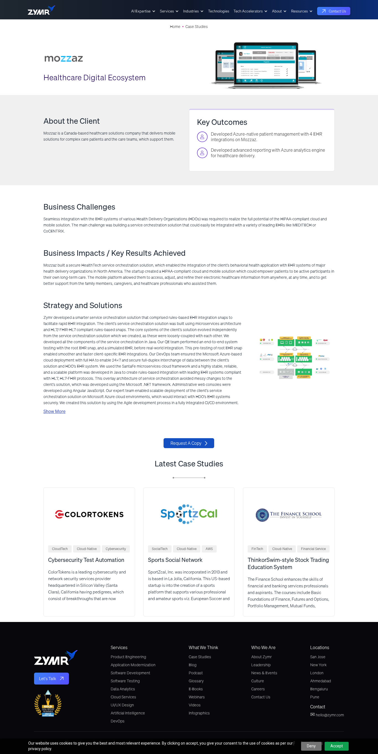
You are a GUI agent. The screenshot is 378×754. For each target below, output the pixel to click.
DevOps (118, 721)
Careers (258, 689)
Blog (192, 665)
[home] (41, 11)
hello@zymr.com (327, 714)
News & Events (264, 673)
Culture (257, 681)
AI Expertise (141, 11)
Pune (314, 697)
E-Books (196, 689)
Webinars (197, 697)
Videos (195, 705)
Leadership (261, 665)
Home (175, 27)
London (316, 673)
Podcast (196, 673)
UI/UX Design (122, 705)
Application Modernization (133, 665)
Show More (54, 411)
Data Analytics (123, 689)
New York (318, 665)
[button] (143, 11)
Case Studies (196, 27)
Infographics (199, 713)
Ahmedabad (320, 681)
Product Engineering (128, 657)
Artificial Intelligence (128, 713)
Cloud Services (123, 697)
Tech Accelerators (248, 11)
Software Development (130, 673)
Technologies (218, 11)
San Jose (317, 657)
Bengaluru (319, 689)
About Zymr (261, 657)
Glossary (196, 681)
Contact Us (260, 697)
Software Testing (125, 681)
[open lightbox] (295, 357)
